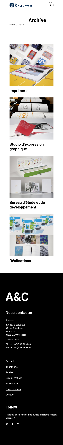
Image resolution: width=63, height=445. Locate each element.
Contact (10, 394)
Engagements (13, 389)
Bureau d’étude (14, 377)
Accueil (10, 361)
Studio (9, 372)
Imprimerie (12, 366)
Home (12, 24)
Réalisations (12, 383)
